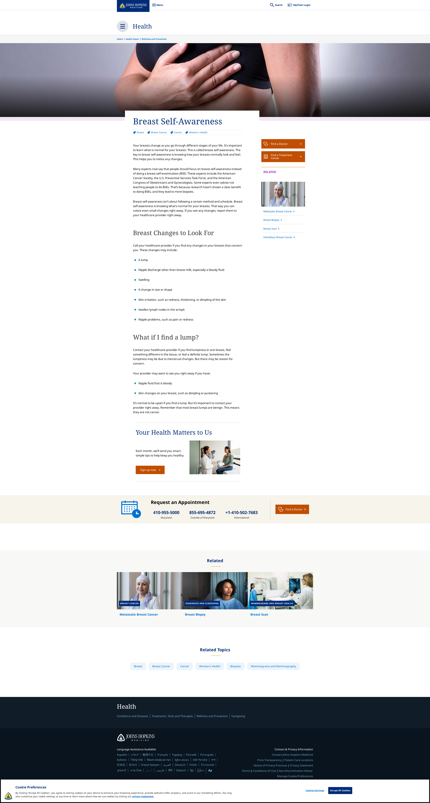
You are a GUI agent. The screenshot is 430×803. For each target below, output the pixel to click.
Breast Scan (270, 228)
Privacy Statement (301, 765)
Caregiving (238, 716)
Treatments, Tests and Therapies (172, 716)
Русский (191, 755)
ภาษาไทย (136, 770)
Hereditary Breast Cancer (277, 237)
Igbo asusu (182, 760)
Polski (193, 765)
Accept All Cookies (340, 790)
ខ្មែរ (191, 770)
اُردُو (149, 770)
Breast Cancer (159, 132)
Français (162, 755)
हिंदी (170, 770)
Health (142, 26)
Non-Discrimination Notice (295, 771)
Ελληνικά (207, 765)
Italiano (121, 760)
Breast (140, 132)
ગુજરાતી (121, 770)
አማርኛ (135, 755)
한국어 (133, 765)
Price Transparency (269, 760)
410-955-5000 (166, 512)
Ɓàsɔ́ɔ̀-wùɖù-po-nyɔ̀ (159, 760)
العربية (167, 765)
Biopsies (235, 666)
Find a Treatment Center (281, 156)
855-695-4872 (202, 512)
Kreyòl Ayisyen (150, 765)
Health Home (132, 39)
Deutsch (180, 765)
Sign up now (148, 470)
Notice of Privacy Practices (270, 765)
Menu (157, 6)
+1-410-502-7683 (241, 512)
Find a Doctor (279, 144)
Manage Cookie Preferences (295, 776)
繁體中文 (148, 755)
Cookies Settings (315, 790)
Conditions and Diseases (132, 716)
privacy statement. (143, 796)
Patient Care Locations (299, 760)
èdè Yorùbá (200, 760)
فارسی (160, 770)
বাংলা (213, 760)
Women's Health (198, 132)
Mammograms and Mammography (273, 666)
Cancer (178, 132)
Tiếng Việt (137, 760)
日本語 (121, 765)
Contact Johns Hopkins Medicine (292, 755)
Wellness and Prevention (154, 39)
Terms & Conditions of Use (259, 771)
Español (122, 755)
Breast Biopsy (271, 220)
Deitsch (181, 770)
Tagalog (177, 755)
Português (207, 755)
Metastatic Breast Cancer (277, 211)
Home (120, 39)
